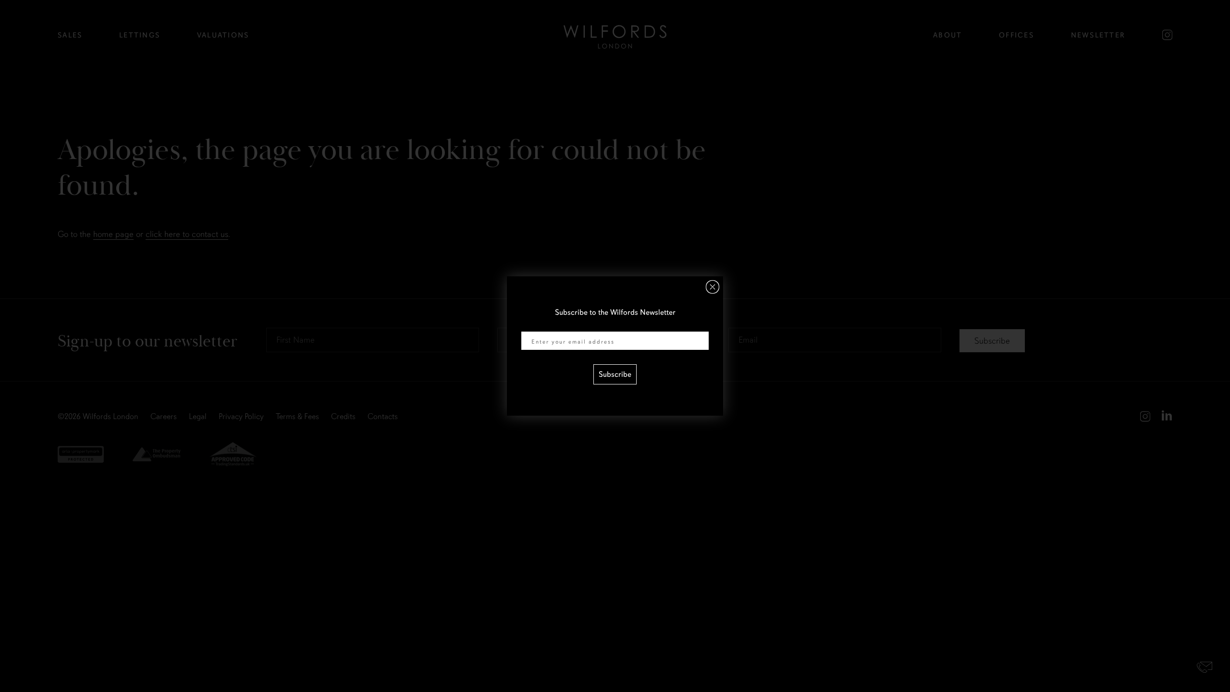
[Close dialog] (712, 287)
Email (530, 325)
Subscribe (615, 374)
